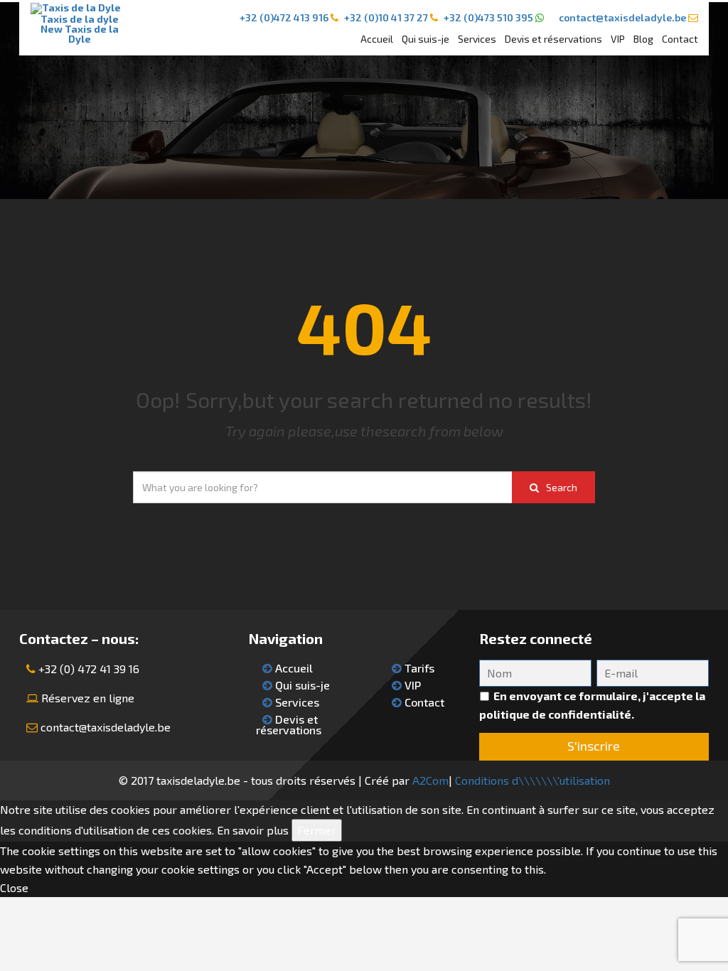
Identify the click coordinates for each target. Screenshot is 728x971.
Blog (643, 39)
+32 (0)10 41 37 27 (386, 17)
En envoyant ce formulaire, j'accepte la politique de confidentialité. (592, 705)
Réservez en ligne (87, 697)
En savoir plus (253, 830)
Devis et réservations (553, 39)
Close (14, 887)
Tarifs (418, 668)
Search (561, 487)
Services (477, 39)
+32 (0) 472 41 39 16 (88, 668)
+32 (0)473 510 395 (488, 17)
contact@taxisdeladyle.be (106, 727)
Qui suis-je (425, 39)
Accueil (376, 39)
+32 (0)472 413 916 (284, 17)
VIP (618, 39)
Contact (680, 39)
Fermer (316, 830)
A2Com (430, 780)
